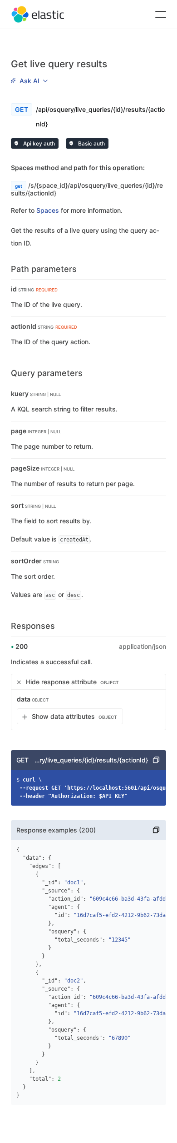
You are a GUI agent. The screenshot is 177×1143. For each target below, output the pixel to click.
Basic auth (91, 143)
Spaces (47, 210)
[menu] (29, 80)
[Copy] (156, 760)
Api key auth (38, 143)
